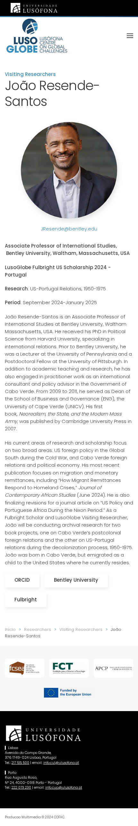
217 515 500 (20, 762)
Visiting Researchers (30, 74)
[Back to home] (37, 36)
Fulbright (25, 599)
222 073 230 (21, 787)
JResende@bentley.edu (69, 228)
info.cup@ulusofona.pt (63, 787)
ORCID (22, 580)
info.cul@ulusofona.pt (61, 762)
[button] (130, 36)
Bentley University (76, 580)
